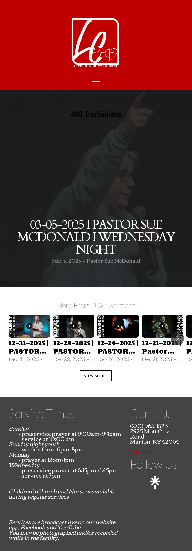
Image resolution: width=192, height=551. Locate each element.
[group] (29, 339)
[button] (177, 338)
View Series (96, 375)
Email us (142, 451)
